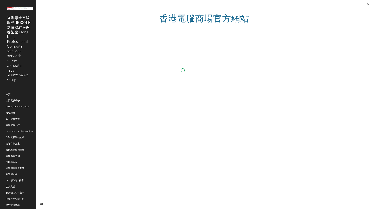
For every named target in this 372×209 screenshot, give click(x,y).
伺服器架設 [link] (11, 162)
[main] (204, 18)
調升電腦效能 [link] (13, 118)
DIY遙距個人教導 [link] (15, 180)
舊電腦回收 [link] (11, 174)
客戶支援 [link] (10, 186)
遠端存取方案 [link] (13, 143)
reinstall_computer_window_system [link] (20, 131)
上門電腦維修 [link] (13, 100)
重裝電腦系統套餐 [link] (15, 137)
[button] (368, 4)
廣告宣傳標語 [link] (13, 204)
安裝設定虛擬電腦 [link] (15, 149)
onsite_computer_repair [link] (17, 106)
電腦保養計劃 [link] (13, 155)
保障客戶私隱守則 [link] (15, 198)
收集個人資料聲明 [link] (15, 192)
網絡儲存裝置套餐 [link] (15, 168)
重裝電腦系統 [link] (13, 125)
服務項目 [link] (10, 112)
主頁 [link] (8, 94)
